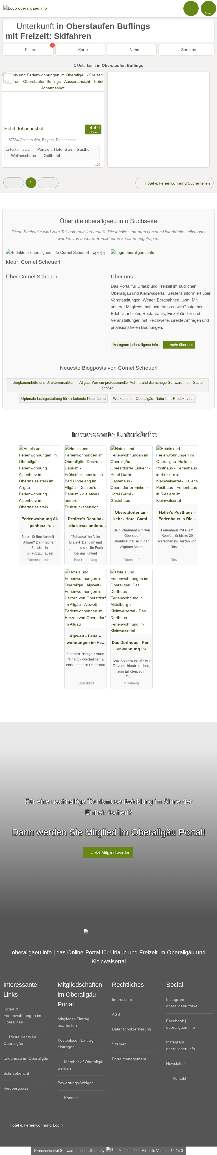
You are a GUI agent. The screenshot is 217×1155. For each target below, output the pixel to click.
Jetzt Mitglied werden (110, 852)
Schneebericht (16, 1073)
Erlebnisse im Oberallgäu (25, 1058)
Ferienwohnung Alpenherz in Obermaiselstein (39, 523)
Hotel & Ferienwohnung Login (35, 1125)
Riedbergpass (15, 1088)
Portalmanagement (129, 1059)
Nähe (134, 49)
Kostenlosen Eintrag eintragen (76, 1043)
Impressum (122, 999)
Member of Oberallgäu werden (81, 1064)
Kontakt (70, 1098)
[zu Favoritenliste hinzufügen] (8, 78)
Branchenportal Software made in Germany (68, 1151)
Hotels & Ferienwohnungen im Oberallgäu (22, 1015)
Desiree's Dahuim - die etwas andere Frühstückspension (86, 523)
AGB (116, 1014)
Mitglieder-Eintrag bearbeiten (73, 1022)
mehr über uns (181, 345)
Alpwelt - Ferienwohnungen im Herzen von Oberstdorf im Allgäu (86, 640)
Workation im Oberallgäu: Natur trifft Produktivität (153, 398)
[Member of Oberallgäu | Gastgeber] (205, 439)
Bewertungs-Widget (75, 1083)
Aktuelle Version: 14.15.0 (162, 1151)
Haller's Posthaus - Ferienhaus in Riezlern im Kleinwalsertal (177, 517)
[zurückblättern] (16, 97)
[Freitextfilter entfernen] (191, 8)
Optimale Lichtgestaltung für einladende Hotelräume (63, 398)
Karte (82, 49)
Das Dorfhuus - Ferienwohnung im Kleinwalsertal (131, 647)
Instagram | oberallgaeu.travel (182, 1002)
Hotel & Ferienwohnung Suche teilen (177, 183)
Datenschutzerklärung (131, 1029)
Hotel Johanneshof (24, 128)
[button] (13, 182)
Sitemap (119, 1044)
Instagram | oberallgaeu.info (135, 345)
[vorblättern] (89, 97)
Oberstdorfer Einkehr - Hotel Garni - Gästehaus (131, 517)
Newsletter (175, 1063)
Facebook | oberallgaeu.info (180, 1024)
